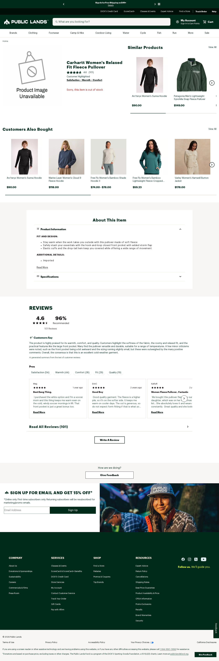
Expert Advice (167, 11)
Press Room (14, 593)
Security (139, 621)
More (191, 33)
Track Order (201, 11)
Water (126, 33)
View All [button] (212, 47)
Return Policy (141, 571)
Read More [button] (42, 267)
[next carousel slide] (155, 4)
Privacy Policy (51, 642)
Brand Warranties (143, 615)
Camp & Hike (77, 33)
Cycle (143, 33)
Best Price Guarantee (145, 588)
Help (214, 11)
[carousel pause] (159, 4)
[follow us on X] (197, 559)
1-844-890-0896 (168, 649)
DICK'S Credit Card (110, 11)
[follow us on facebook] (184, 559)
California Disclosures (206, 642)
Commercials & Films (18, 588)
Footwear (54, 33)
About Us (13, 566)
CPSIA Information (144, 599)
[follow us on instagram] (191, 559)
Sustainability (15, 577)
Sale (207, 33)
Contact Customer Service (63, 593)
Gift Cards (55, 604)
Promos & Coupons (101, 577)
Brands (13, 33)
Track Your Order (58, 599)
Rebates (97, 571)
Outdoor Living (103, 33)
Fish (159, 33)
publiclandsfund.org (179, 654)
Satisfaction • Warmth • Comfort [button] (84, 80)
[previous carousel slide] (64, 4)
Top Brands (98, 582)
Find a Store (184, 11)
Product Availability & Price (147, 593)
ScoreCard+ (129, 11)
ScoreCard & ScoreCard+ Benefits (66, 571)
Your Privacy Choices (140, 642)
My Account (56, 588)
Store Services (57, 582)
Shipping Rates (142, 582)
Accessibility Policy (96, 642)
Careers (12, 582)
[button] (212, 82)
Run (175, 33)
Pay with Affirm (57, 610)
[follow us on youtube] (203, 559)
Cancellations (142, 577)
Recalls (139, 610)
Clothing (33, 33)
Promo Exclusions (143, 604)
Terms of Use (8, 642)
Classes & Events (148, 11)
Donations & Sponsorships (20, 571)
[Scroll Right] (184, 398)
